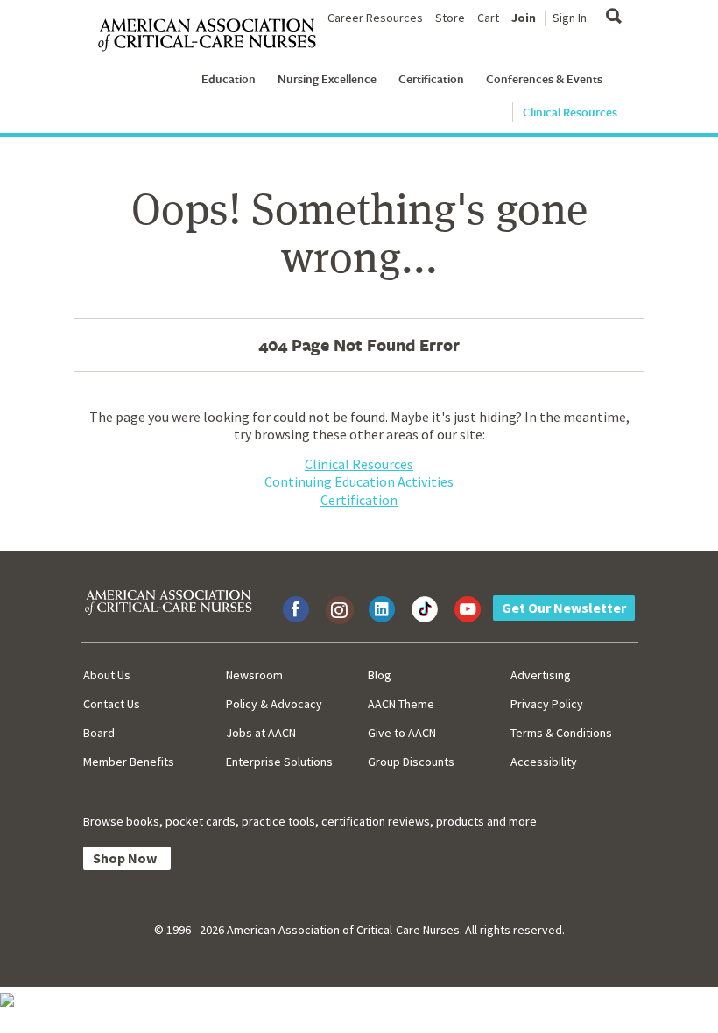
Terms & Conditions (561, 733)
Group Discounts (411, 761)
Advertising (540, 675)
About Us (106, 675)
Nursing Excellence (327, 79)
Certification (431, 79)
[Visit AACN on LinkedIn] (382, 609)
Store (450, 17)
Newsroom (254, 675)
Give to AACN (402, 733)
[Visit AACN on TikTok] (424, 609)
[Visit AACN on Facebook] (296, 609)
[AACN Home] (214, 35)
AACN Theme (401, 704)
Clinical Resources (570, 112)
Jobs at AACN (261, 733)
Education (228, 79)
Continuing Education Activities (359, 481)
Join (523, 17)
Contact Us (111, 704)
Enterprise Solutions (279, 761)
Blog (379, 675)
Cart (488, 17)
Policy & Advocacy (274, 704)
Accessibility (543, 761)
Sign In (570, 17)
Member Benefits (128, 761)
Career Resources (375, 17)
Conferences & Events (544, 79)
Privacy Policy (546, 704)
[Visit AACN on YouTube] (467, 609)
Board (99, 733)
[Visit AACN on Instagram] (339, 609)
